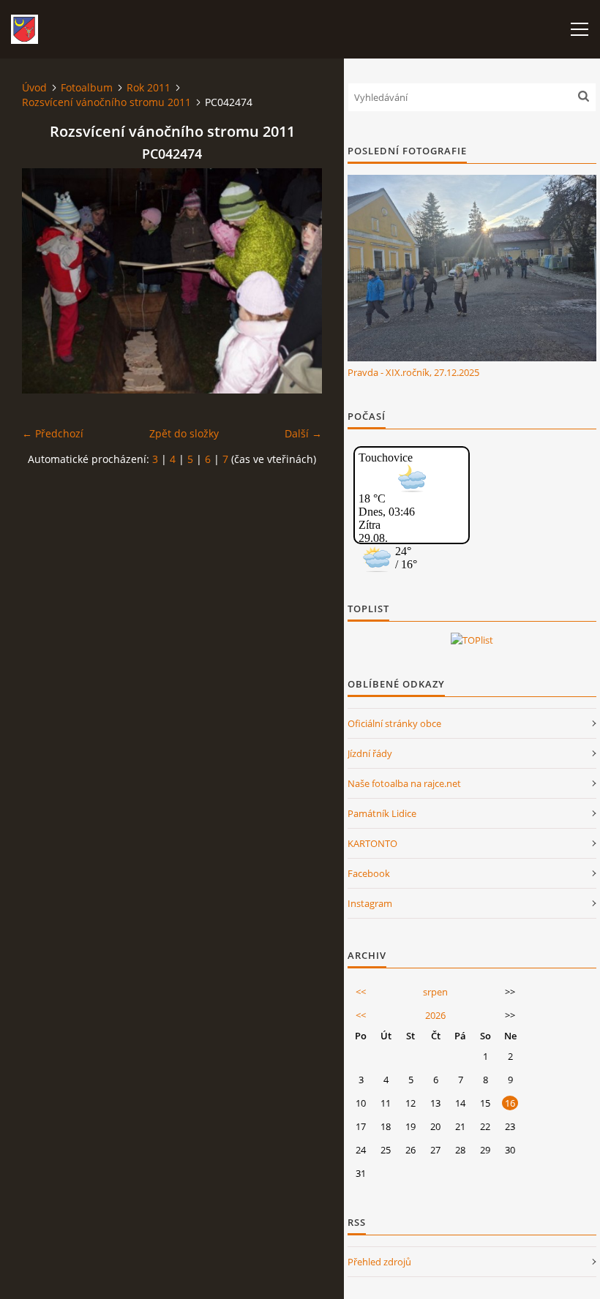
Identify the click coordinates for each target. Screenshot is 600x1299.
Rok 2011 (148, 87)
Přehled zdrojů (379, 1261)
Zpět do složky (184, 433)
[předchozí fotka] (45, 281)
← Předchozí (52, 433)
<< (361, 991)
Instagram (370, 903)
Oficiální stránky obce (394, 723)
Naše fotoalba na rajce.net (404, 783)
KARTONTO (372, 843)
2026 (435, 1015)
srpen (435, 991)
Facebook (369, 873)
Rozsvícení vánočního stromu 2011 (106, 102)
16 (510, 1103)
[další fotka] (298, 281)
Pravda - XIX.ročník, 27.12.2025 (413, 372)
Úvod (34, 87)
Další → (303, 433)
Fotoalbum (87, 87)
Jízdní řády (370, 753)
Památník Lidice (382, 813)
